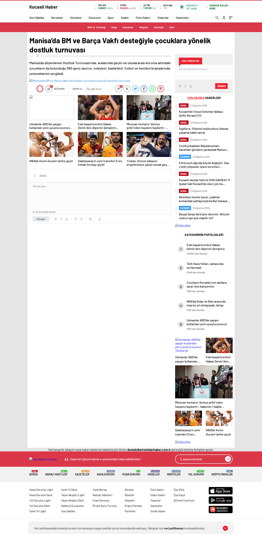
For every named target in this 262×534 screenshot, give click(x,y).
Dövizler (130, 495)
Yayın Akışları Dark (72, 500)
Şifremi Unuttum (184, 500)
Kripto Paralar (222, 473)
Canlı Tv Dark (69, 489)
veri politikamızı (173, 528)
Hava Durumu (106, 473)
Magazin (143, 27)
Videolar (163, 17)
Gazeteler (182, 17)
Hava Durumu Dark (41, 495)
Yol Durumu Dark (39, 505)
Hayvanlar (128, 27)
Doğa (114, 27)
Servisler (57, 17)
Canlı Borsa (100, 489)
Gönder (40, 219)
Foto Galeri (143, 17)
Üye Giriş (179, 489)
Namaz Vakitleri (56, 473)
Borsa (33, 473)
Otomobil (159, 27)
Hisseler (154, 473)
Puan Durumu (131, 473)
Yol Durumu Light (40, 500)
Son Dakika (36, 17)
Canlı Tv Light (37, 511)
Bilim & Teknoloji (96, 27)
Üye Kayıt (179, 495)
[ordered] (75, 219)
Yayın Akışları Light (73, 495)
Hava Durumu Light (41, 489)
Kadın (125, 17)
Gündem (76, 17)
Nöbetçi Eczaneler (72, 505)
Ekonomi (95, 17)
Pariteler (173, 473)
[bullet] (81, 219)
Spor (111, 17)
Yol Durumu (196, 473)
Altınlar (129, 489)
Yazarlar (155, 500)
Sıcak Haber (158, 511)
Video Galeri (157, 495)
